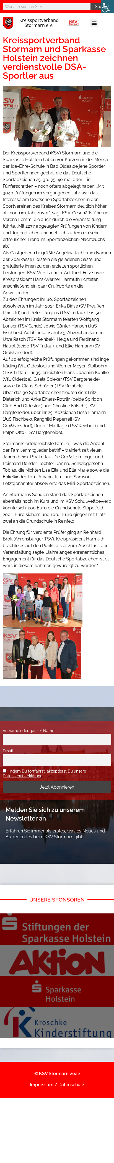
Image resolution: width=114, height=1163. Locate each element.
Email (8, 750)
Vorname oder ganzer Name (28, 730)
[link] (107, 6)
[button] (94, 23)
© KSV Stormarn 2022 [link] (57, 1073)
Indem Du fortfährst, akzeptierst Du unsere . (44, 773)
